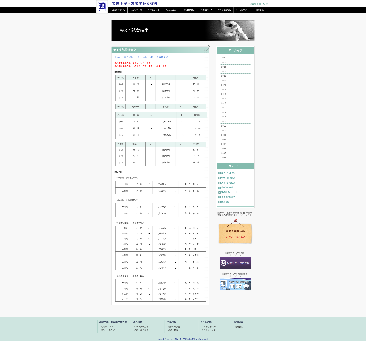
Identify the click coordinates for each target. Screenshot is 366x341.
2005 (223, 153)
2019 (223, 89)
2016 (223, 103)
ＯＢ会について (242, 10)
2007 (223, 144)
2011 (223, 126)
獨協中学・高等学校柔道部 (185, 339)
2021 (223, 80)
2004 (223, 158)
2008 (223, 139)
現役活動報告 (189, 10)
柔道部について (118, 10)
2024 (223, 67)
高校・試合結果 (228, 183)
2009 (223, 135)
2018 (223, 94)
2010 (223, 130)
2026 (223, 58)
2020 (223, 85)
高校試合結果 (171, 10)
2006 (223, 148)
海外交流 (260, 10)
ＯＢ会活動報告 (224, 10)
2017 (223, 98)
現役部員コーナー (206, 10)
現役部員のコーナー (230, 192)
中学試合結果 (153, 10)
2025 (223, 62)
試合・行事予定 (228, 173)
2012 (223, 121)
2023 (223, 71)
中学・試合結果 (228, 178)
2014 (223, 112)
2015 (223, 108)
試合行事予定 (136, 10)
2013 (223, 117)
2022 (223, 76)
